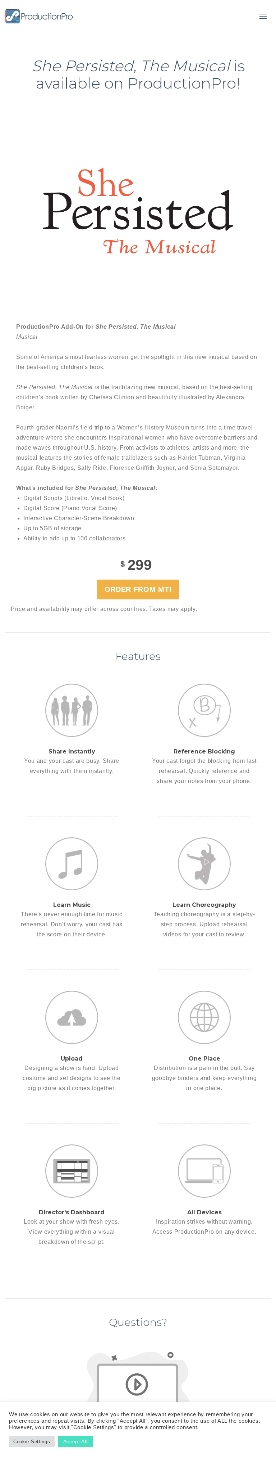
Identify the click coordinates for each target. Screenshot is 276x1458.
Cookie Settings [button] (31, 1441)
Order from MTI (138, 589)
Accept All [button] (75, 1441)
